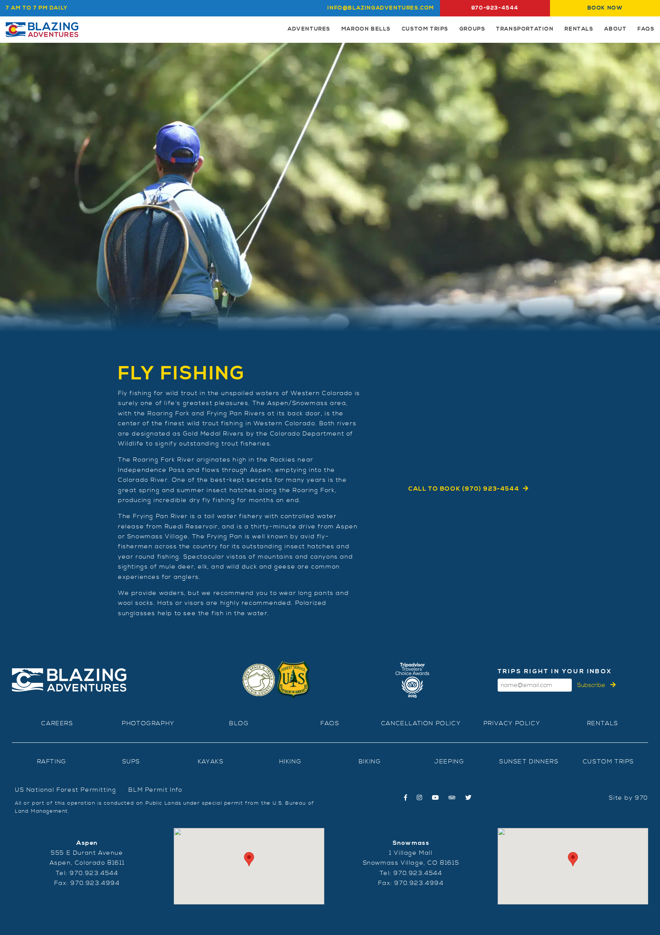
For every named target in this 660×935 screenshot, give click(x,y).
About (615, 29)
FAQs (645, 29)
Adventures (309, 29)
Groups (472, 29)
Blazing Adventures (42, 29)
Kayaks (211, 761)
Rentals (579, 29)
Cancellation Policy (421, 723)
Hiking (290, 761)
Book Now (605, 8)
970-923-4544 (495, 8)
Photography (148, 723)
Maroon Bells (366, 29)
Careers (57, 723)
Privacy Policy (512, 723)
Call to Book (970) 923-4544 (463, 489)
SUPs (131, 761)
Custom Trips (425, 29)
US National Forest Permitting (65, 790)
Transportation (524, 29)
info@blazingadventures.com (380, 8)
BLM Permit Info (155, 790)
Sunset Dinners (528, 761)
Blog (239, 723)
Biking (370, 761)
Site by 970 (628, 798)
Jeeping (449, 761)
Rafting (51, 761)
